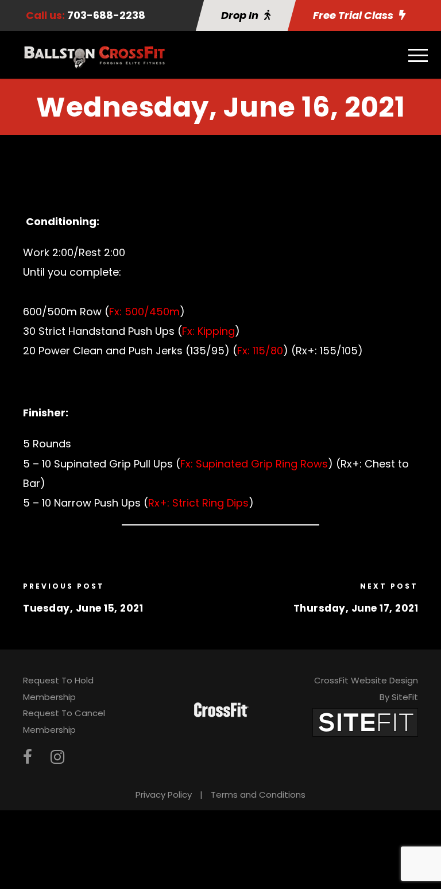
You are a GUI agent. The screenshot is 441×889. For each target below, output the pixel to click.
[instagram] (57, 757)
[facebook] (27, 757)
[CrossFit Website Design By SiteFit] (365, 722)
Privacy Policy (164, 794)
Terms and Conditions (258, 794)
